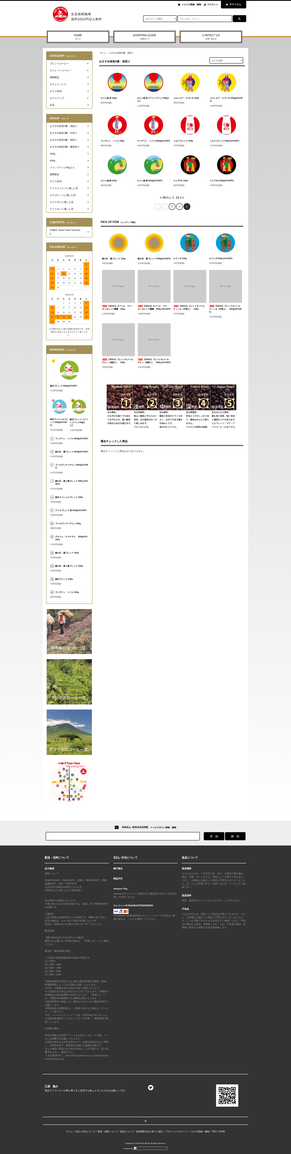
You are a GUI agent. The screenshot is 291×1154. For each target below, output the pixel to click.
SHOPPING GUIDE (144, 37)
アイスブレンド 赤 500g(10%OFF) (71, 510)
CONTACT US (211, 37)
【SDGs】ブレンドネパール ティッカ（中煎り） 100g (189, 307)
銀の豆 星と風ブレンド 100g (69, 566)
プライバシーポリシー (176, 1131)
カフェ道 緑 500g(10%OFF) (149, 180)
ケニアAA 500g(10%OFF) (222, 180)
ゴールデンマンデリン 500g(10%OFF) (71, 466)
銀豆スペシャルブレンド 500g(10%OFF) (59, 422)
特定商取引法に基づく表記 (149, 1131)
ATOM (222, 1131)
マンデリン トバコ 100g (112, 141)
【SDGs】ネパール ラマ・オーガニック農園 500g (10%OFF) (154, 307)
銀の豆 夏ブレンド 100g (113, 258)
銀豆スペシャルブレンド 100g (69, 497)
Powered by (128, 1148)
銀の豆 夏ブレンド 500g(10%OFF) (154, 258)
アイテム (235, 4)
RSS (214, 1131)
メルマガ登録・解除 (191, 4)
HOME (78, 37)
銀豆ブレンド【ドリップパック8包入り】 (79, 422)
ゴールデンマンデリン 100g (68, 523)
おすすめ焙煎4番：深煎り (121, 53)
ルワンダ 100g (180, 258)
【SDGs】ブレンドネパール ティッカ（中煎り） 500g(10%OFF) (225, 309)
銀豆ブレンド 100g (64, 579)
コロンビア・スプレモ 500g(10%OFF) (226, 99)
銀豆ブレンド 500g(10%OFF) (63, 386)
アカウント (212, 4)
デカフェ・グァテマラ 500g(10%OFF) (71, 538)
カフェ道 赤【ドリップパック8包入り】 (153, 99)
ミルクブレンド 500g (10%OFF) (224, 141)
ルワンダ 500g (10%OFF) (220, 258)
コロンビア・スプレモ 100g (186, 98)
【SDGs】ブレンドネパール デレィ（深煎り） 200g (118, 361)
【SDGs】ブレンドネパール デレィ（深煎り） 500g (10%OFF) (154, 361)
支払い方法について (85, 1131)
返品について (126, 1131)
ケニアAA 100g (180, 180)
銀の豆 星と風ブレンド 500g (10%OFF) (71, 482)
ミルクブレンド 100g (183, 141)
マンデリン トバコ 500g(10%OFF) (153, 141)
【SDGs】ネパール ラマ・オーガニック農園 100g (117, 307)
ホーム (103, 53)
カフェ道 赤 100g (109, 98)
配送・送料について (108, 1131)
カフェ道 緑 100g (109, 180)
